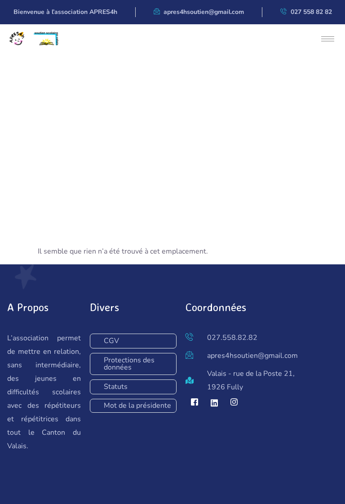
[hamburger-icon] (328, 39)
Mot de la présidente (137, 405)
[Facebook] (194, 403)
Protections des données (129, 363)
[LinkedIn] (214, 403)
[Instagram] (234, 403)
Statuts (116, 387)
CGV (111, 341)
